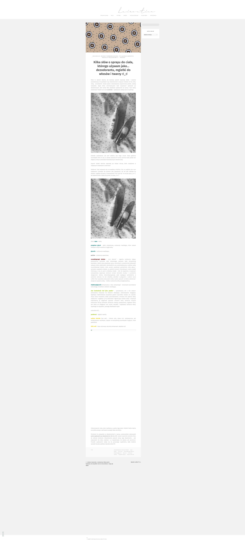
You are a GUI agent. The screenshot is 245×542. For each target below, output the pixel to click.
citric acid (120, 451)
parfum (115, 454)
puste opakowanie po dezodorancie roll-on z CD (104, 436)
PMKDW (125, 15)
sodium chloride (130, 454)
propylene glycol (122, 454)
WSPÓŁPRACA (153, 15)
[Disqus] (113, 485)
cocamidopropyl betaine (129, 451)
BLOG (112, 15)
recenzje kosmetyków (102, 56)
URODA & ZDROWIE (134, 15)
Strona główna (104, 15)
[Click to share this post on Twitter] (96, 449)
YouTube (119, 15)
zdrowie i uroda (118, 57)
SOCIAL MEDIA (144, 15)
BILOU (115, 451)
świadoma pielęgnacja (120, 56)
